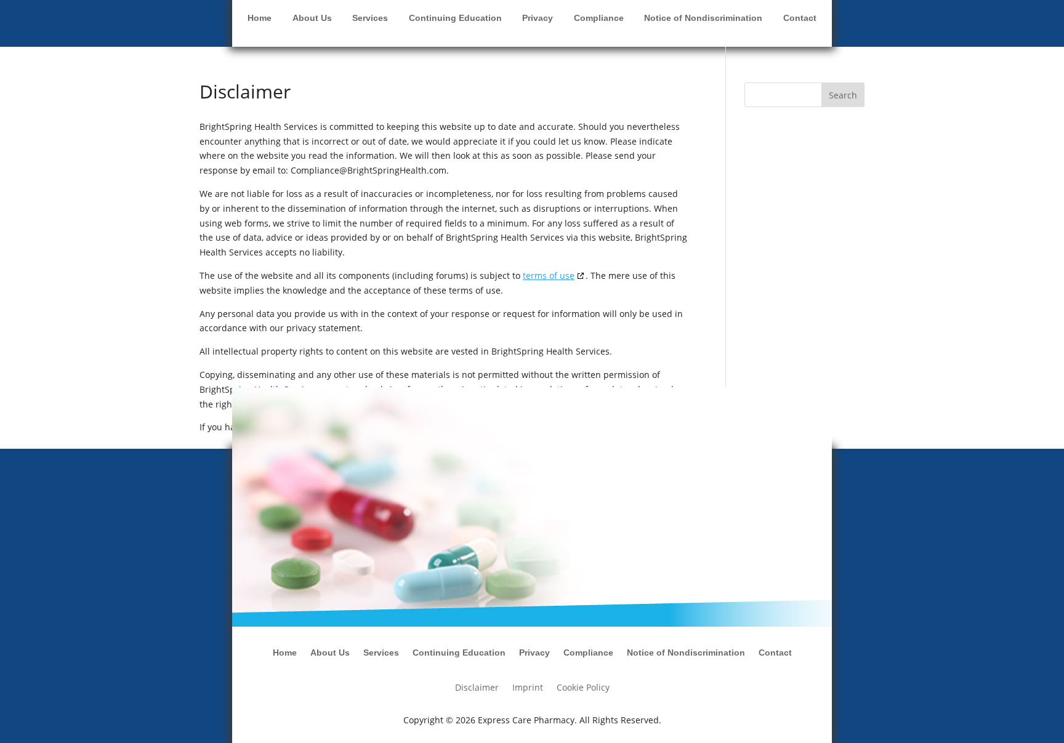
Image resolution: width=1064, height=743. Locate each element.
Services (370, 18)
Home (260, 18)
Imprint (527, 688)
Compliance (599, 18)
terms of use (548, 275)
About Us (312, 18)
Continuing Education (455, 18)
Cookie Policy (583, 688)
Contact (799, 18)
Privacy (537, 18)
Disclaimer (477, 688)
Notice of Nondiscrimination (703, 18)
